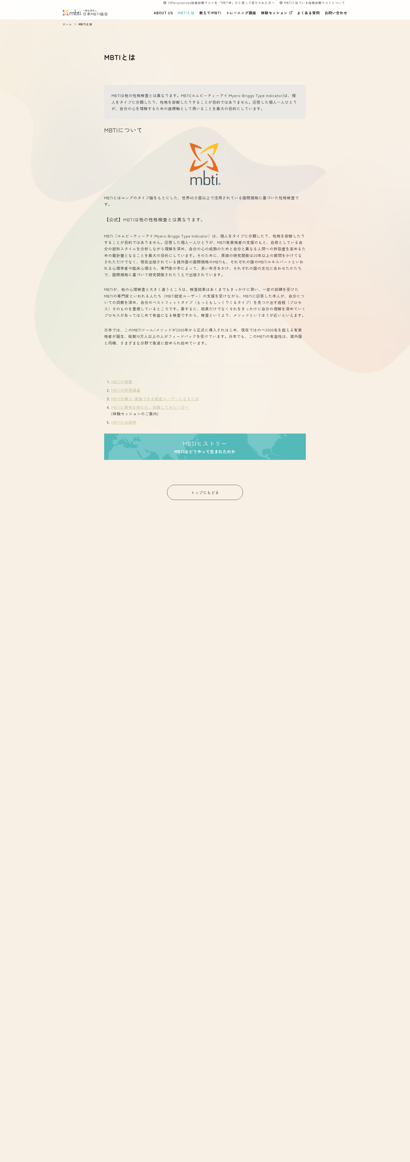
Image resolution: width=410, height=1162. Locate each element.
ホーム (67, 24)
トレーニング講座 (241, 12)
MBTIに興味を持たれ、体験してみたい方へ (150, 407)
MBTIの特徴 (121, 381)
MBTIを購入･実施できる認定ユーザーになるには (155, 398)
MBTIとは (186, 12)
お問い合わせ (336, 12)
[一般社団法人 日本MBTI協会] (76, 12)
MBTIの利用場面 (125, 390)
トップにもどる (205, 492)
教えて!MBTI (210, 12)
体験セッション (274, 12)
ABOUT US (163, 12)
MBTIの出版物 (123, 422)
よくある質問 (308, 12)
